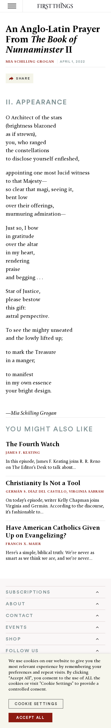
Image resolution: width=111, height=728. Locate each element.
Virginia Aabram (86, 491)
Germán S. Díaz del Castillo (36, 491)
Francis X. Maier (23, 543)
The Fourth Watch (32, 444)
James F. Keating (23, 452)
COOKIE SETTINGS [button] (36, 704)
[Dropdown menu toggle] (55, 592)
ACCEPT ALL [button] (30, 717)
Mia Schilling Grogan (30, 61)
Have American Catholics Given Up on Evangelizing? (53, 531)
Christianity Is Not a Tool (43, 483)
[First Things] (55, 6)
